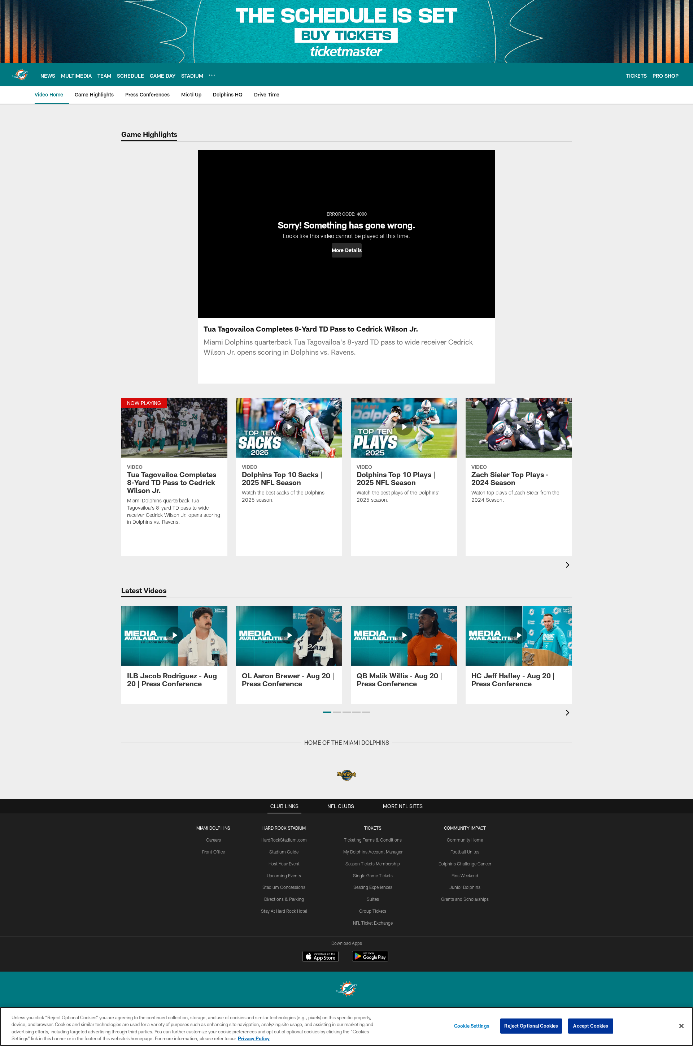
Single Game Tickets (373, 875)
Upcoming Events (284, 875)
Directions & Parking (284, 899)
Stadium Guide (283, 851)
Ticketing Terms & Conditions (373, 839)
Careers (213, 839)
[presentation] (569, 566)
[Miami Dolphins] (346, 989)
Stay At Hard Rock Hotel (284, 910)
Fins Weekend (465, 875)
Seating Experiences (372, 887)
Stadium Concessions (283, 887)
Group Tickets (372, 910)
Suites (373, 899)
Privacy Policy (254, 1038)
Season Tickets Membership (372, 863)
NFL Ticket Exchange (373, 922)
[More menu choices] (212, 75)
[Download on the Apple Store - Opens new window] (320, 957)
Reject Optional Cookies (531, 1026)
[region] (346, 1026)
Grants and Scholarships (465, 899)
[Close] (681, 1026)
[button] (347, 250)
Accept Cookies (590, 1026)
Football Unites (464, 851)
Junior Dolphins (464, 887)
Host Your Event (284, 863)
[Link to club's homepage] (20, 74)
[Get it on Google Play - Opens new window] (370, 960)
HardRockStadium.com (284, 839)
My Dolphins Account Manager (372, 851)
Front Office (213, 851)
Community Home (465, 839)
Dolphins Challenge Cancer (465, 863)
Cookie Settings (471, 1026)
